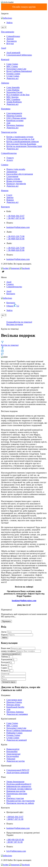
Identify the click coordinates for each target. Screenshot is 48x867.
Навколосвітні (12, 749)
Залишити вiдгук (8, 682)
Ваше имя (5, 648)
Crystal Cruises (12, 76)
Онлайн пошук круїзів (24, 6)
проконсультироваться (11, 654)
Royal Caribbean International (19, 71)
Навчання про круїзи (15, 791)
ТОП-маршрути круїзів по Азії (20, 139)
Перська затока (13, 704)
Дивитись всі (12, 78)
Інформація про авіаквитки (18, 786)
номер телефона (8, 651)
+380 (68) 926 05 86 (15, 839)
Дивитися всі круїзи (15, 761)
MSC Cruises (12, 66)
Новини (10, 200)
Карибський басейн (15, 707)
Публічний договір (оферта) (19, 789)
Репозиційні (11, 751)
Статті (9, 195)
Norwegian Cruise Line (16, 69)
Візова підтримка (14, 181)
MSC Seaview (12, 97)
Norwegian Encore (14, 92)
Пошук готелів (13, 179)
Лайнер (4, 657)
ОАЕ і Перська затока (16, 118)
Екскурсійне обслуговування (19, 174)
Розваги (4, 670)
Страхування (12, 176)
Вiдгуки (10, 43)
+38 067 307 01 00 (14, 842)
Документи (11, 41)
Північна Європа (14, 116)
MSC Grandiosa (13, 99)
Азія (8, 123)
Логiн (3, 632)
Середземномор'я (14, 113)
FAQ (8, 796)
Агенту (9, 160)
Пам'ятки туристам (15, 798)
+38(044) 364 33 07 (14, 817)
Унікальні (10, 759)
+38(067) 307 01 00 (14, 819)
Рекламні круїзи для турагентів (20, 801)
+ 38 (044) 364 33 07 (15, 216)
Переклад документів (16, 183)
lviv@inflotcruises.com (16, 851)
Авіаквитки (11, 171)
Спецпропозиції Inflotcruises (19, 55)
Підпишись (6, 621)
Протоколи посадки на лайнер (20, 803)
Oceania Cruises (13, 73)
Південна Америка (15, 125)
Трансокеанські (13, 754)
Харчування (6, 659)
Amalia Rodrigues (14, 102)
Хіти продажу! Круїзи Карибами (21, 144)
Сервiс (4, 668)
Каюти (4, 665)
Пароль (4, 635)
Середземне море (14, 700)
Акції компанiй (13, 52)
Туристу (10, 158)
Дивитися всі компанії (16, 740)
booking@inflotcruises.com (18, 227)
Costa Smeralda (13, 87)
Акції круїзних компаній (17, 772)
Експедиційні (12, 756)
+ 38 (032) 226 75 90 (15, 236)
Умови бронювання (15, 781)
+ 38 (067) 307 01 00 (15, 218)
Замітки (9, 197)
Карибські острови (14, 120)
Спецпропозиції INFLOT (17, 770)
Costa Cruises (12, 64)
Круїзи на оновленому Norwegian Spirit (24, 146)
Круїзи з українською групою (19, 137)
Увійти (9, 22)
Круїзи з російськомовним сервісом (22, 141)
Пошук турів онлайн (15, 169)
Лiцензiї (10, 39)
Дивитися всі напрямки (17, 714)
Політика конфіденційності (18, 784)
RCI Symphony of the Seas (17, 94)
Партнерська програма (16, 793)
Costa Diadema (12, 90)
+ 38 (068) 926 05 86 (15, 239)
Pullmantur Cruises (14, 733)
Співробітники (13, 36)
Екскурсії (5, 662)
